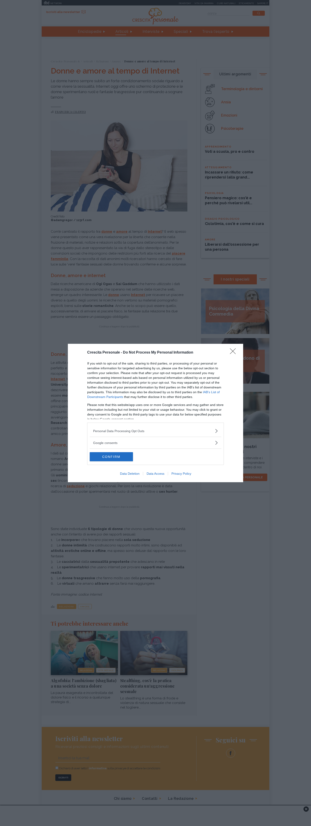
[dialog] (155, 413)
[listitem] (155, 430)
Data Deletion (130, 473)
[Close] (234, 352)
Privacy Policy (181, 473)
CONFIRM (111, 457)
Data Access (155, 473)
